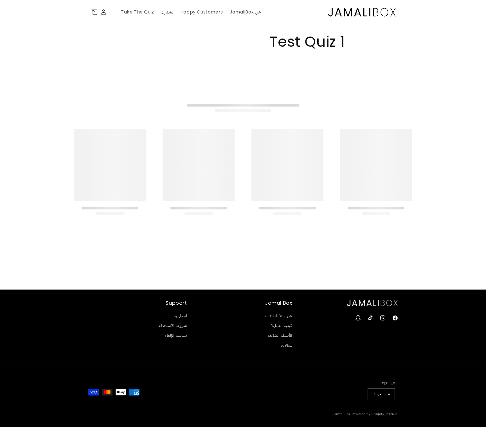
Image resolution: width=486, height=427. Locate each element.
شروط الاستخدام (172, 325)
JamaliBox (342, 414)
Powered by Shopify (368, 414)
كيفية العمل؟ (281, 325)
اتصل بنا (180, 315)
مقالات (286, 345)
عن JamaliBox (278, 315)
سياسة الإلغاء (176, 335)
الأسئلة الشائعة (279, 335)
